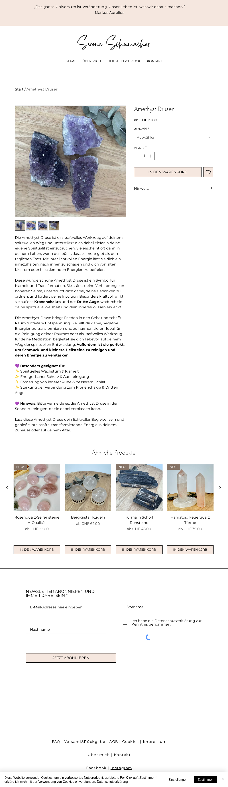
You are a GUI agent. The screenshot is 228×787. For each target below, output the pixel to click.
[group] (113, 509)
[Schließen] (222, 779)
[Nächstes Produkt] (220, 487)
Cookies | (132, 742)
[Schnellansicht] (88, 487)
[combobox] (173, 137)
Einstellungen (178, 779)
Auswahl (141, 129)
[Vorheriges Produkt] (7, 487)
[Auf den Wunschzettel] (208, 172)
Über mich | (101, 755)
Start (19, 89)
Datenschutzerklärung (112, 781)
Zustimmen (206, 779)
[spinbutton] (144, 156)
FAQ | (58, 742)
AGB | (115, 742)
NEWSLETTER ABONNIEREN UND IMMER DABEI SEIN (60, 593)
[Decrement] (137, 156)
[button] (124, 61)
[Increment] (151, 156)
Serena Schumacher (114, 43)
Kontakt (122, 755)
